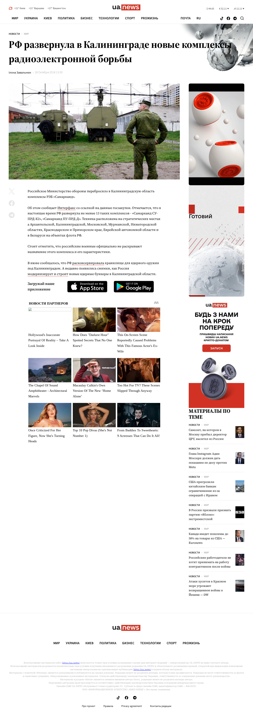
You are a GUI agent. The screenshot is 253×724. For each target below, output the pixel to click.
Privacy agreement (131, 706)
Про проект (88, 706)
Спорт (130, 18)
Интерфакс (66, 207)
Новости (14, 34)
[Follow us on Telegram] (235, 19)
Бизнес (87, 18)
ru (199, 18)
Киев (48, 18)
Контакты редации (160, 706)
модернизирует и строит (48, 274)
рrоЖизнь (149, 18)
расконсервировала (88, 263)
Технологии (109, 18)
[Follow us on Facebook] (228, 19)
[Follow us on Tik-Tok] (222, 19)
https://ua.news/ (71, 662)
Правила (108, 706)
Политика (66, 18)
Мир (15, 18)
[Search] (242, 18)
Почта (186, 18)
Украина (31, 18)
